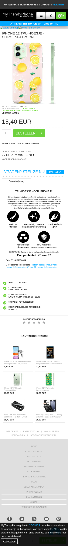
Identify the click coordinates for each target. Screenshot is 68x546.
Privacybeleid (34, 492)
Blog (34, 481)
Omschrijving (16, 181)
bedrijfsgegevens (34, 466)
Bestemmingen (34, 497)
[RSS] (34, 519)
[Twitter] (21, 519)
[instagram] (58, 519)
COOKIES (34, 525)
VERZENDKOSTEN (10, 113)
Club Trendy (34, 471)
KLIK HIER (58, 4)
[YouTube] (46, 519)
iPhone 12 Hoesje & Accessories (42, 267)
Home (34, 446)
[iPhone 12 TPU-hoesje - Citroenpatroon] (34, 104)
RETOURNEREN (34, 461)
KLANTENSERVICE (34, 451)
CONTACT (34, 502)
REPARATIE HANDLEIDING (34, 476)
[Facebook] (9, 519)
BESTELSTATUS (34, 456)
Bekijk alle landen (34, 486)
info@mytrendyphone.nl (43, 435)
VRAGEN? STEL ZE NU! (33, 171)
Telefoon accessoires (40, 265)
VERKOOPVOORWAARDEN (34, 507)
